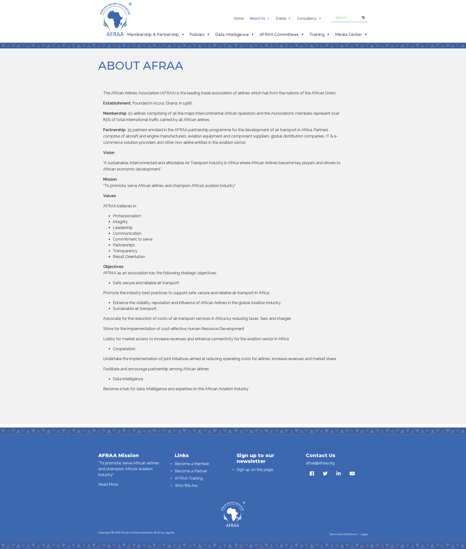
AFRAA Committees (279, 34)
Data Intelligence (232, 34)
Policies (197, 34)
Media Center (348, 34)
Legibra (169, 532)
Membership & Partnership (153, 34)
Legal (364, 534)
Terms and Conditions (343, 534)
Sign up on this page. (255, 469)
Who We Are (186, 485)
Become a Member (192, 463)
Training (317, 34)
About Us (257, 18)
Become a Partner (191, 471)
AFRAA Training (189, 478)
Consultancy (307, 18)
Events (281, 18)
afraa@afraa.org (320, 463)
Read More (108, 484)
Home (239, 18)
